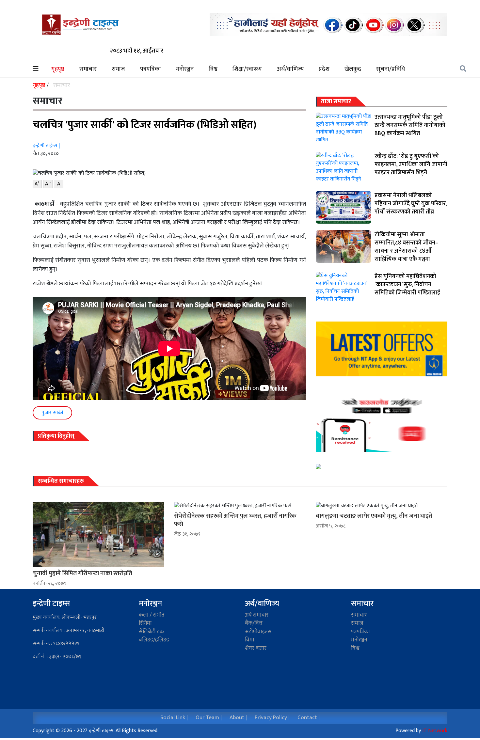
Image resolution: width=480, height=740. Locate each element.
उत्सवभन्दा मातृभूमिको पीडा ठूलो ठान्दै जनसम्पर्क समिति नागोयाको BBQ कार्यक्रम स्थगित (410, 125)
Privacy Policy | (272, 717)
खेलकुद (352, 69)
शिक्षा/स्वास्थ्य (247, 69)
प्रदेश (324, 69)
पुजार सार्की (52, 412)
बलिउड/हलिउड (154, 639)
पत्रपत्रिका (150, 69)
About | (238, 717)
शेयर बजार (255, 648)
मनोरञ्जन (185, 69)
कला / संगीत (152, 615)
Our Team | (209, 717)
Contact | (308, 717)
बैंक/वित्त (254, 623)
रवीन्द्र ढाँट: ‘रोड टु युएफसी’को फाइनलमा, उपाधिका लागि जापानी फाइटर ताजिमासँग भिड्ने (411, 164)
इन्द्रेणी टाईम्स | (46, 145)
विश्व (213, 69)
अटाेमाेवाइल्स (258, 631)
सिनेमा (145, 623)
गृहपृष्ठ (61, 69)
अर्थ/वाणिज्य (290, 69)
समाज (118, 69)
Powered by (421, 730)
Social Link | (174, 717)
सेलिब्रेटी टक (151, 631)
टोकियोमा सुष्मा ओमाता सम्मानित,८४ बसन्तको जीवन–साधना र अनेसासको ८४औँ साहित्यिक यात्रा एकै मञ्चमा (407, 247)
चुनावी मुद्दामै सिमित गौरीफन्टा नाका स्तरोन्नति (82, 573)
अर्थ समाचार (256, 615)
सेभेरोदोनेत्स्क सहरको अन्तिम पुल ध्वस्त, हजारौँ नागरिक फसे (235, 520)
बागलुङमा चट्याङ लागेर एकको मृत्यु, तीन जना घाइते (374, 516)
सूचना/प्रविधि (390, 69)
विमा (249, 639)
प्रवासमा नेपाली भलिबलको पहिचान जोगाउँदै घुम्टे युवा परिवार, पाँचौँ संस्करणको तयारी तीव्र (411, 204)
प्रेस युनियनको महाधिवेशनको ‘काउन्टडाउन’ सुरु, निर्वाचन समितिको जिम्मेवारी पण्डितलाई (407, 285)
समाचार (88, 69)
